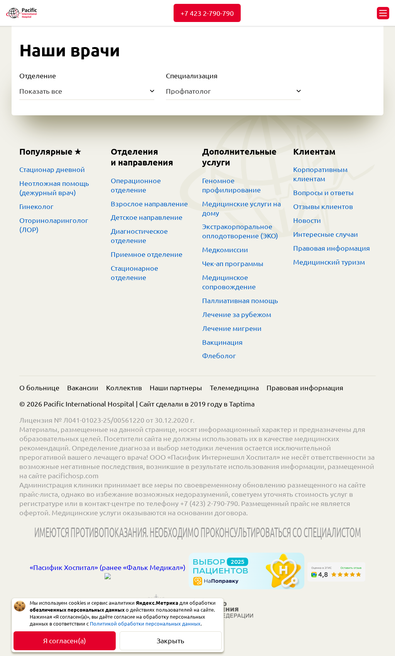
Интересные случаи (325, 234)
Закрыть (170, 640)
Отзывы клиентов (323, 206)
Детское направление (146, 217)
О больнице (39, 387)
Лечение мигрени (232, 328)
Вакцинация (222, 342)
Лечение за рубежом (236, 314)
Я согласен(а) (64, 640)
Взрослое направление (149, 203)
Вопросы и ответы (323, 192)
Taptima (242, 404)
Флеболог (219, 355)
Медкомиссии (225, 249)
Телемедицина (234, 387)
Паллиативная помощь (240, 300)
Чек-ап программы (232, 263)
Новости (307, 220)
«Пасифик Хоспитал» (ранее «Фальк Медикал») (108, 567)
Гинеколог (36, 206)
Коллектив (124, 387)
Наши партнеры (176, 387)
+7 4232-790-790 (207, 13)
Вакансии (82, 387)
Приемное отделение (146, 254)
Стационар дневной (52, 169)
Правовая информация (331, 248)
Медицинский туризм (329, 262)
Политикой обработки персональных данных (145, 623)
